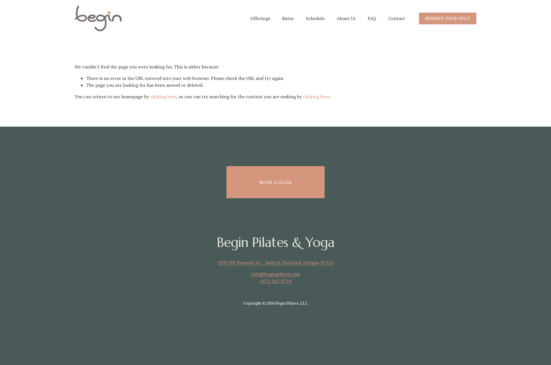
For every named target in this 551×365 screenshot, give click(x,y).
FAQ (372, 18)
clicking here (163, 96)
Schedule (315, 18)
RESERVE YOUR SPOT (447, 18)
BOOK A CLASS (275, 182)
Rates (288, 18)
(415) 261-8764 (275, 281)
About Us (346, 18)
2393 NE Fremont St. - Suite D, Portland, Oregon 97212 (275, 262)
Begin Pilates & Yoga (276, 242)
